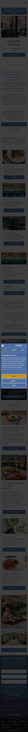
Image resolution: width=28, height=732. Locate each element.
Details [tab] (14, 350)
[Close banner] (25, 345)
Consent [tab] (5, 350)
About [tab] (23, 350)
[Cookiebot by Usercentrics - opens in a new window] (16, 346)
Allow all (14, 376)
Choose (13, 380)
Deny (14, 385)
